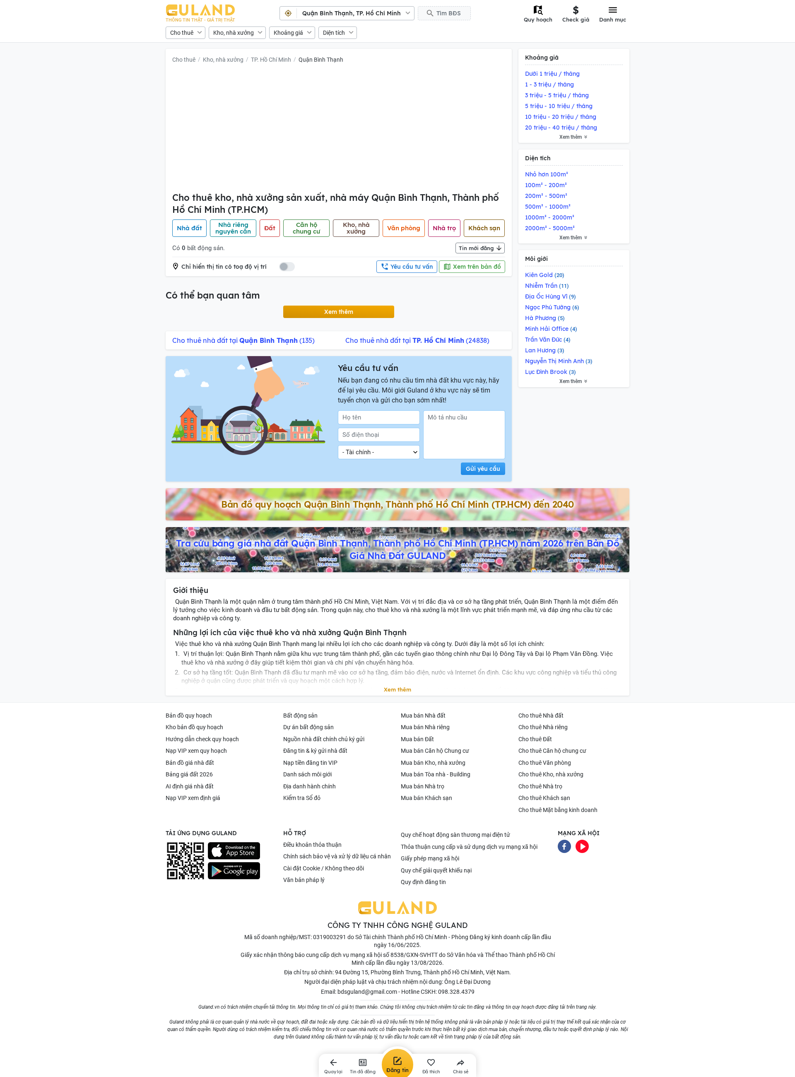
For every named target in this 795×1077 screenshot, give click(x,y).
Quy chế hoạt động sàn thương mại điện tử (455, 834)
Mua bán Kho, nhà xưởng (433, 762)
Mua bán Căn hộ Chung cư (435, 750)
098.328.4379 (456, 991)
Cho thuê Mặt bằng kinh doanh (557, 810)
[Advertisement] (338, 130)
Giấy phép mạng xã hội (430, 858)
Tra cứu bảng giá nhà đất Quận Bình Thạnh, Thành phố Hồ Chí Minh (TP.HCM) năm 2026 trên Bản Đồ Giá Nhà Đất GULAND (397, 549)
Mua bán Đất (417, 739)
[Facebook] (564, 845)
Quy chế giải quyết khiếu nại (436, 870)
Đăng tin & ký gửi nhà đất (315, 750)
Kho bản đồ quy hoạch (194, 727)
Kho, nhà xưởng (233, 32)
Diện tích (334, 32)
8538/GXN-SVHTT (414, 955)
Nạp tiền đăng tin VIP (310, 762)
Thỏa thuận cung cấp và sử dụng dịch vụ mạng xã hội (469, 846)
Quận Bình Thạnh (321, 59)
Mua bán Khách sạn (426, 798)
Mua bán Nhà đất (423, 715)
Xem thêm (338, 312)
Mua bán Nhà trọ (422, 786)
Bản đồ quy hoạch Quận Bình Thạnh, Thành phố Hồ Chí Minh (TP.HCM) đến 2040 (397, 504)
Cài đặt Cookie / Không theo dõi (323, 868)
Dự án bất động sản (308, 727)
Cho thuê (181, 32)
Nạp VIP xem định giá (193, 798)
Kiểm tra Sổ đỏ (301, 798)
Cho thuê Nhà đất (541, 715)
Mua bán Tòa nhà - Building (435, 774)
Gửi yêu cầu (483, 468)
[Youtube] (582, 845)
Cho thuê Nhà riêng (543, 727)
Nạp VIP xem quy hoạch (196, 750)
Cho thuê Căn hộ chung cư (552, 750)
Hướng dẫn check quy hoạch (202, 739)
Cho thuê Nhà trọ (540, 786)
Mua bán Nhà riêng (425, 727)
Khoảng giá (288, 32)
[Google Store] (234, 870)
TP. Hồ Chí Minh (271, 59)
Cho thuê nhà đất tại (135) (243, 340)
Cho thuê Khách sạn (544, 798)
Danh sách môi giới (307, 774)
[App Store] (234, 851)
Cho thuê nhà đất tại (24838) (417, 340)
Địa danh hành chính (309, 786)
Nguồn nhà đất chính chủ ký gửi (323, 739)
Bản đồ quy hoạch (189, 715)
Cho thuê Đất (535, 739)
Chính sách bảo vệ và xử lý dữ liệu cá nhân (337, 856)
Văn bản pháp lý (304, 880)
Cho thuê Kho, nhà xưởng (550, 774)
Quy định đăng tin (423, 882)
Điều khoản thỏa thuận (312, 844)
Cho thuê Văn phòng (544, 762)
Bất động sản (300, 715)
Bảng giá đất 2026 (189, 774)
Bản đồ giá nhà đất (190, 762)
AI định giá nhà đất (190, 786)
